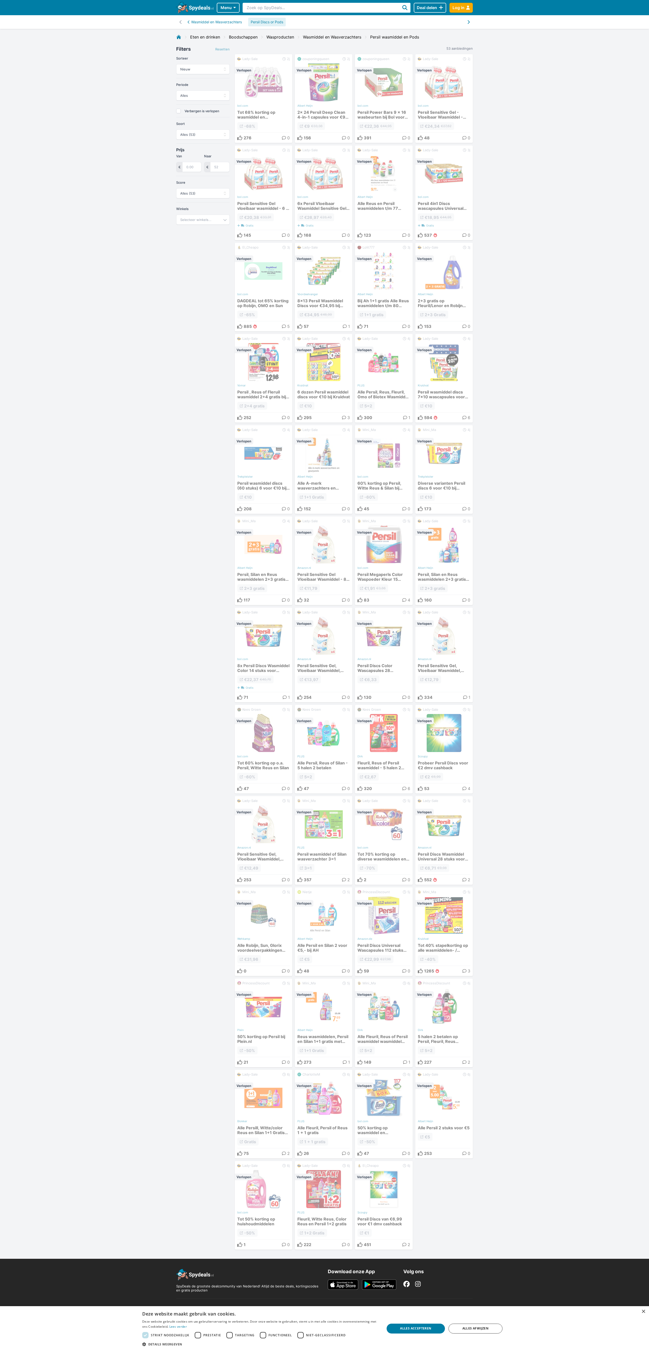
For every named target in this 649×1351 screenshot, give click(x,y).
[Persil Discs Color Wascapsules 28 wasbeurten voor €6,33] (383, 655)
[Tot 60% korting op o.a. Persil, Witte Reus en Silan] (263, 749)
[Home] (178, 37)
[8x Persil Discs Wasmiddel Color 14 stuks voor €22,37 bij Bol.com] (263, 655)
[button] (259, 1344)
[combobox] (203, 220)
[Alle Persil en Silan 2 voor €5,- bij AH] (323, 931)
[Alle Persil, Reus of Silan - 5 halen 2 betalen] (323, 749)
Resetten (222, 49)
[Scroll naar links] (468, 22)
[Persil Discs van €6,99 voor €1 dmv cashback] (383, 1205)
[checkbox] (178, 111)
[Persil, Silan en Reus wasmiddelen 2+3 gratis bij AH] (263, 560)
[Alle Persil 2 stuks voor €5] (444, 1114)
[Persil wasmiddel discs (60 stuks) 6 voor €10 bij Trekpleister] (263, 469)
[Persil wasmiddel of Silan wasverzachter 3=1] (323, 840)
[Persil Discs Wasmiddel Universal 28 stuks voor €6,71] (444, 840)
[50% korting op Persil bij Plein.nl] (263, 1023)
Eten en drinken (205, 37)
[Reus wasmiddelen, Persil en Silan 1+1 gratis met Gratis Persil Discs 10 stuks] (323, 1023)
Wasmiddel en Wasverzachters (216, 22)
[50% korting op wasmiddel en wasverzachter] (383, 1114)
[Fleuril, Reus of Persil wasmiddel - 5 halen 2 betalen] (383, 749)
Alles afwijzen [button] (475, 1328)
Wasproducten (280, 37)
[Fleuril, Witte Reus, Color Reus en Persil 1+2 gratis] (323, 1205)
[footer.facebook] (406, 1284)
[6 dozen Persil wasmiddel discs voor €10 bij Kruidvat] (323, 378)
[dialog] (324, 1328)
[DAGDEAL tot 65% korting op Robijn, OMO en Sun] (263, 287)
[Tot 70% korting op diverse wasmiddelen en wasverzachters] (383, 840)
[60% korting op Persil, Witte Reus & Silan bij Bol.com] (383, 469)
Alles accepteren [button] (415, 1328)
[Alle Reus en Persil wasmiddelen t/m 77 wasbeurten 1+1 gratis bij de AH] (383, 192)
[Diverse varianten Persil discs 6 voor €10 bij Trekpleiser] (444, 469)
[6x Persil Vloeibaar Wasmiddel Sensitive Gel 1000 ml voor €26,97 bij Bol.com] (323, 192)
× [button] (643, 1312)
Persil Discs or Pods (267, 22)
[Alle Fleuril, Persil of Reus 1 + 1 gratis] (323, 1114)
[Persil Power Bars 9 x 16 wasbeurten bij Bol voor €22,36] (383, 98)
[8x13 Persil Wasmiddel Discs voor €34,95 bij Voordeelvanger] (323, 287)
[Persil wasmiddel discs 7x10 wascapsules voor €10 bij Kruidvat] (444, 378)
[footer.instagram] (418, 1284)
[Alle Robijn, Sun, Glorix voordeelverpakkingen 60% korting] (263, 931)
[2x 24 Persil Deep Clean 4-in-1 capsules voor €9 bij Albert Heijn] (323, 98)
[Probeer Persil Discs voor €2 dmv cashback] (444, 749)
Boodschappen (243, 37)
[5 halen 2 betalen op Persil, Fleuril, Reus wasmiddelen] (444, 1023)
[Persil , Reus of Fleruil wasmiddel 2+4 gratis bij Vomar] (263, 378)
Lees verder (178, 1326)
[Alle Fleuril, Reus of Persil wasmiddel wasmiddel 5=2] (383, 1023)
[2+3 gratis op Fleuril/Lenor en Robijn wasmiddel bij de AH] (444, 287)
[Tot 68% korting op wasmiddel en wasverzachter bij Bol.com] (263, 98)
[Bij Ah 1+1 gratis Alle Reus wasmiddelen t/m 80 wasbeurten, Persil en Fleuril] (383, 287)
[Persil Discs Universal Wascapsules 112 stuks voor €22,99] (383, 931)
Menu (226, 7)
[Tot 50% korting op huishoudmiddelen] (263, 1205)
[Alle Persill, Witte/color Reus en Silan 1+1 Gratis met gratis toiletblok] (263, 1114)
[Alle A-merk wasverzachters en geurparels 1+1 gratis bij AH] (323, 469)
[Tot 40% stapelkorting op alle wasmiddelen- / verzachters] (444, 931)
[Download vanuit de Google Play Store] (379, 1285)
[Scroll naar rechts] (180, 22)
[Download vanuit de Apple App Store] (343, 1285)
